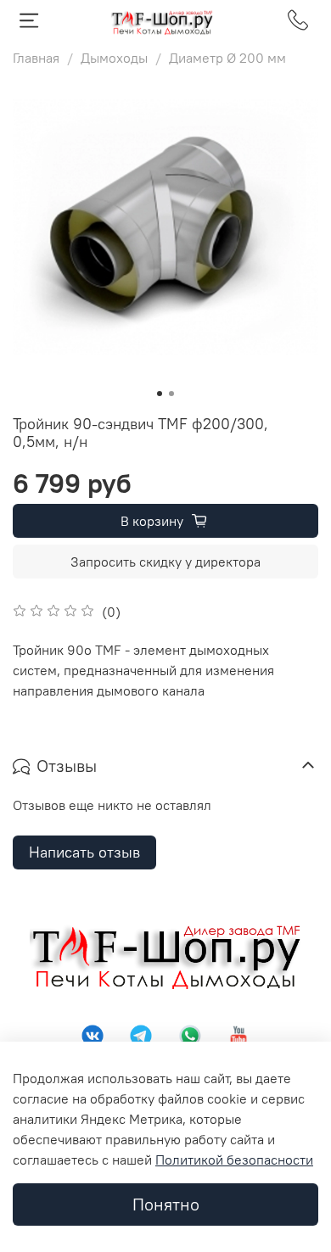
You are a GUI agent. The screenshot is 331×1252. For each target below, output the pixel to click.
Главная (36, 57)
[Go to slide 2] (171, 393)
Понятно (165, 1204)
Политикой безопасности (234, 1159)
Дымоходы (114, 57)
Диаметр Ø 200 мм (227, 57)
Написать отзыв (84, 852)
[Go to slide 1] (159, 393)
